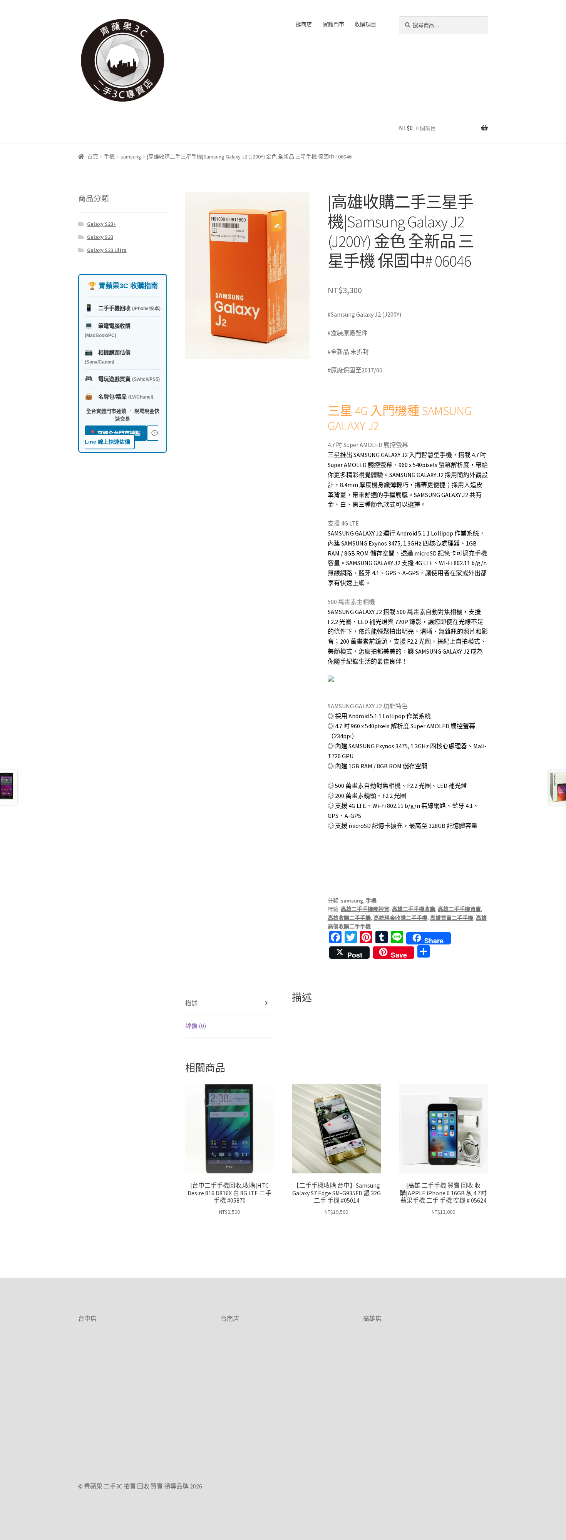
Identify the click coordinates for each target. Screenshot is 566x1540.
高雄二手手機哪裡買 (365, 909)
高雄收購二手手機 (349, 917)
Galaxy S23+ (101, 223)
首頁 (92, 156)
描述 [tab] (191, 1003)
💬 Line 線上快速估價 (121, 437)
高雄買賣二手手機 (451, 917)
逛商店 (304, 24)
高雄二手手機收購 (413, 909)
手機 (109, 156)
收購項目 (365, 24)
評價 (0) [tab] (195, 1025)
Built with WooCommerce (112, 1496)
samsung (131, 156)
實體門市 (333, 24)
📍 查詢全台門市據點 (115, 433)
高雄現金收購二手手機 (400, 917)
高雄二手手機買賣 (459, 909)
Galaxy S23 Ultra (107, 250)
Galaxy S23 (100, 237)
